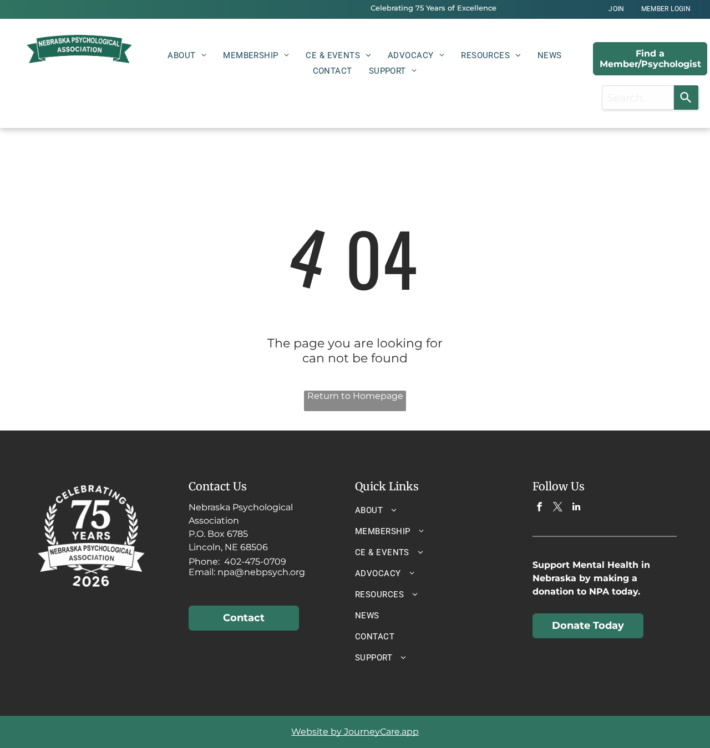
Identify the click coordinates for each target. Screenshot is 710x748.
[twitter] (558, 508)
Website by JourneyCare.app (355, 731)
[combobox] (638, 97)
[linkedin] (576, 508)
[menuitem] (616, 9)
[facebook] (539, 508)
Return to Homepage (355, 396)
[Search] (686, 97)
